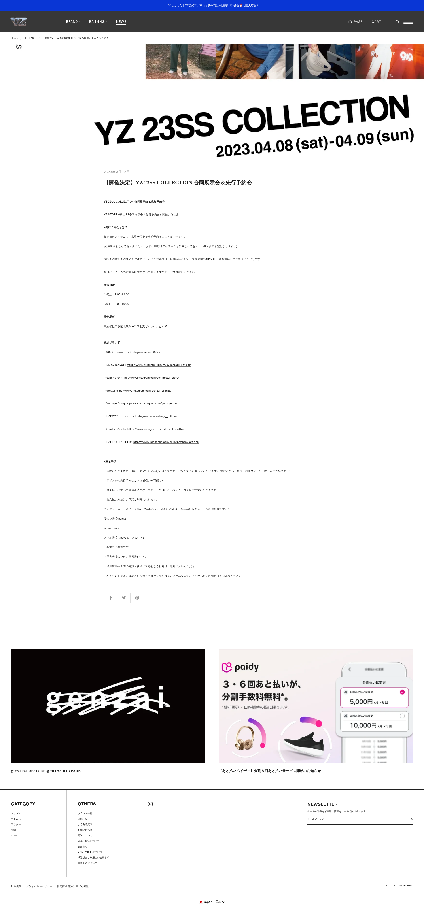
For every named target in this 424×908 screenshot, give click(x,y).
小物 (13, 829)
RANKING (97, 21)
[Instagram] (150, 804)
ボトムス (16, 818)
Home (14, 38)
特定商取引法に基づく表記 (73, 886)
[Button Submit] (410, 819)
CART (376, 21)
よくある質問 (85, 824)
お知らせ (82, 846)
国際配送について (87, 863)
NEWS (121, 21)
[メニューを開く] (408, 22)
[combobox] (212, 902)
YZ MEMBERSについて (90, 851)
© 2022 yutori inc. (399, 885)
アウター (16, 824)
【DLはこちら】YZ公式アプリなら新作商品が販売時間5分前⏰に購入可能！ (212, 5)
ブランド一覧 (85, 813)
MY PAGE (355, 21)
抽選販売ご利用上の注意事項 (93, 857)
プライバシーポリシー (39, 886)
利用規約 (16, 886)
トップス (16, 813)
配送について (85, 835)
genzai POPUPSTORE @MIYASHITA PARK (46, 771)
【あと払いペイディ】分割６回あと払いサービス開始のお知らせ (270, 771)
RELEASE (30, 38)
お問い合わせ (85, 829)
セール (14, 835)
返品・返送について (89, 840)
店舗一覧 (82, 818)
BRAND (72, 21)
